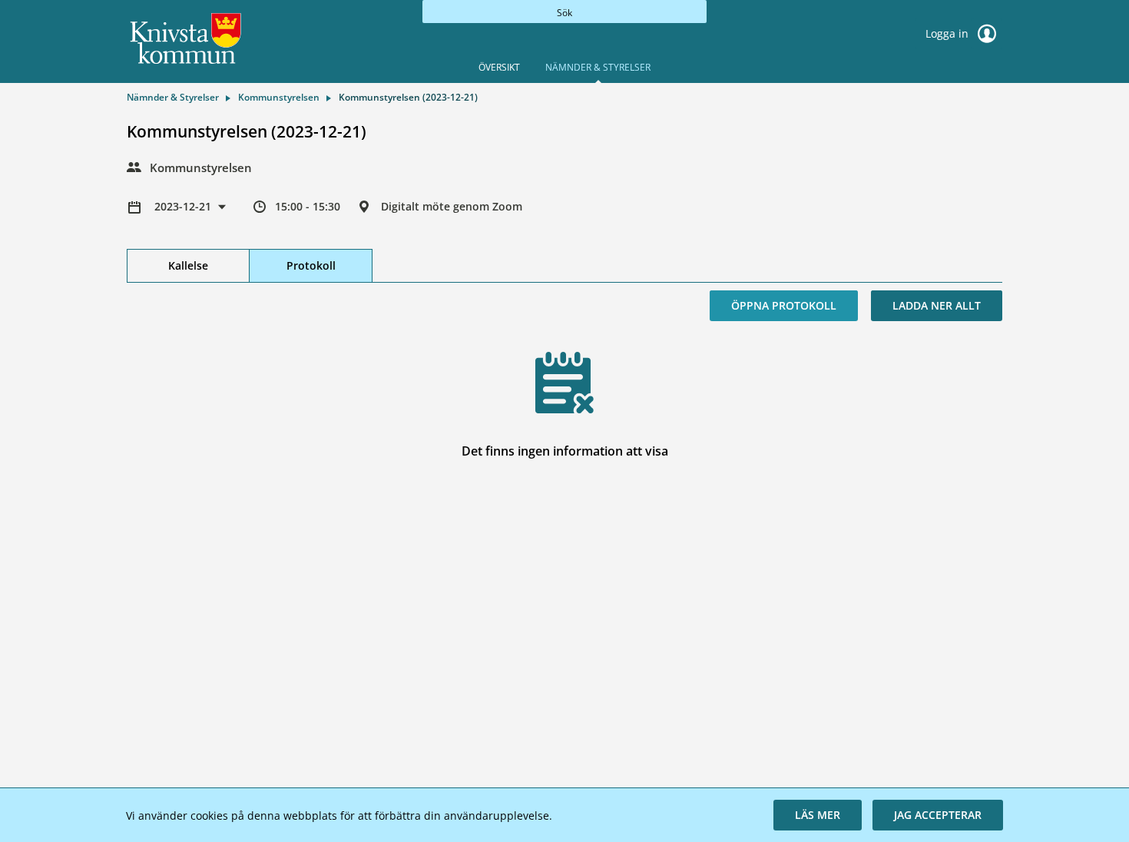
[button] (817, 815)
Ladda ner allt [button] (936, 305)
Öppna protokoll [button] (783, 305)
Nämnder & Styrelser (598, 67)
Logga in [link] (948, 33)
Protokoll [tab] (311, 265)
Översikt (499, 67)
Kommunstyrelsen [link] (278, 97)
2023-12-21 (184, 206)
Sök (564, 12)
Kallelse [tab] (188, 265)
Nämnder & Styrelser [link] (173, 97)
